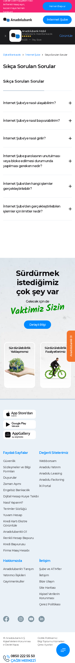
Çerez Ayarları (45, 644)
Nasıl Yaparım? (13, 502)
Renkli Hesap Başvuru (18, 538)
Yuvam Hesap (12, 515)
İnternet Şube (57, 19)
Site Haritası (47, 588)
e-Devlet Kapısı (11, 644)
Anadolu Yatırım (50, 467)
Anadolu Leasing (50, 473)
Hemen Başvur (57, 6)
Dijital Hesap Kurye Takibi (21, 496)
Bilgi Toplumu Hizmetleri (51, 641)
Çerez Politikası (49, 604)
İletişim (44, 575)
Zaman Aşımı (12, 484)
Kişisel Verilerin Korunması (16, 641)
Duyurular (10, 477)
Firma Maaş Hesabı (16, 550)
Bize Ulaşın (46, 581)
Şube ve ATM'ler (50, 569)
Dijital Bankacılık (12, 54)
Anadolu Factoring (51, 480)
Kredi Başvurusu (14, 544)
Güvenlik (9, 461)
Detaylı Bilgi (37, 325)
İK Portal (45, 486)
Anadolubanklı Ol (15, 532)
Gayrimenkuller (13, 581)
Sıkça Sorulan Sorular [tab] (23, 81)
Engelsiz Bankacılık (16, 490)
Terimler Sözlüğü (14, 509)
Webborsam (47, 461)
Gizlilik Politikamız (47, 637)
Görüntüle (66, 36)
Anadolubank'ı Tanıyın (18, 569)
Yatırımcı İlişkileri (14, 575)
